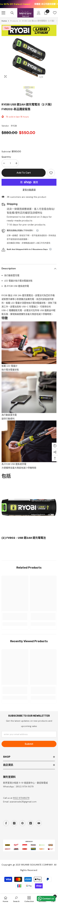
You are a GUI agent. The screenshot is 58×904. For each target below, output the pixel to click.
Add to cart (24, 172)
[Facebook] (6, 823)
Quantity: (6, 156)
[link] (14, 616)
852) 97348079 (21, 797)
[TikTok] (31, 823)
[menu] (3, 13)
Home (4, 21)
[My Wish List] (54, 13)
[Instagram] (14, 823)
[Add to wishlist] (51, 173)
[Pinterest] (22, 823)
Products (14, 21)
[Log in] (38, 13)
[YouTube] (39, 823)
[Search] (12, 13)
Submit (29, 743)
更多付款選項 (29, 189)
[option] (29, 52)
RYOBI (14, 125)
